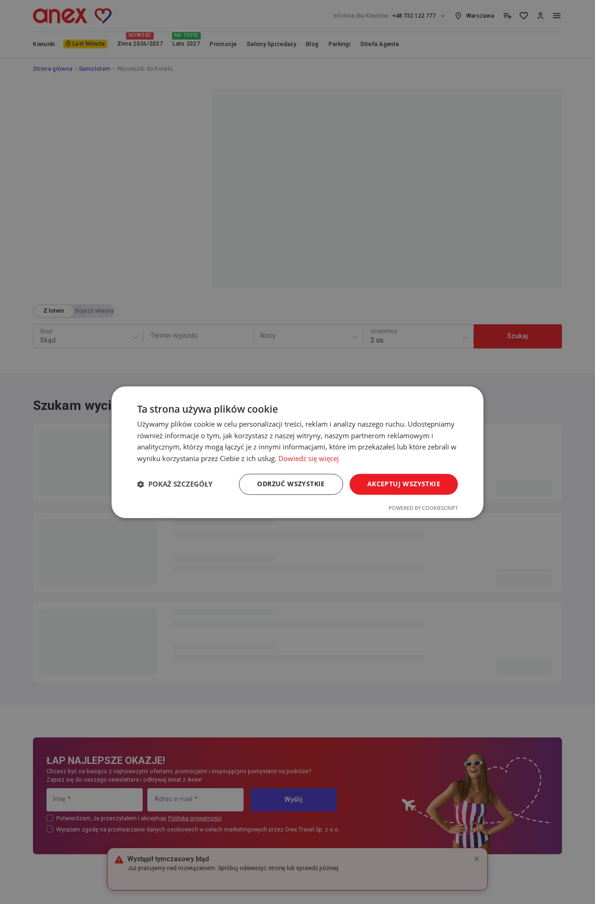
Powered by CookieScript (423, 507)
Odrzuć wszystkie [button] (290, 483)
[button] (174, 484)
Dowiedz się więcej (308, 458)
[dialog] (297, 452)
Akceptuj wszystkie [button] (403, 483)
